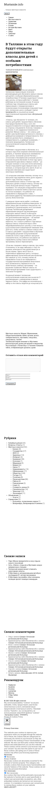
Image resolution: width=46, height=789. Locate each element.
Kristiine (11, 689)
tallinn (24, 336)
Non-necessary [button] (10, 771)
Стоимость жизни (20, 487)
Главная (11, 17)
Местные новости (14, 19)
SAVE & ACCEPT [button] (10, 787)
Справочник (12, 21)
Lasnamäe (12, 691)
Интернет (16, 457)
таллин (19, 340)
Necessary (11, 757)
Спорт (15, 485)
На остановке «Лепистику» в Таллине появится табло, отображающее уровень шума (24, 347)
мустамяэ (24, 338)
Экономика (17, 493)
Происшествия (19, 479)
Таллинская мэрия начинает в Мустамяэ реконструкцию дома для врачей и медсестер (24, 343)
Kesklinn (11, 687)
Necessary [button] (8, 755)
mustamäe (18, 336)
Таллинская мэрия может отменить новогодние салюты (22, 570)
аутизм (30, 336)
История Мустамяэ (15, 27)
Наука (15, 467)
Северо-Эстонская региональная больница (21, 638)
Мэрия (23, 333)
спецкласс (33, 338)
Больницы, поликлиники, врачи (25, 501)
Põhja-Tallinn (13, 695)
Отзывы (11, 25)
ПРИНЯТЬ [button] (24, 715)
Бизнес (15, 449)
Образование (32, 333)
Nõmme (11, 693)
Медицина (17, 463)
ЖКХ (14, 453)
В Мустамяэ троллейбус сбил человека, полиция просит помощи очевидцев (24, 578)
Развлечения (18, 483)
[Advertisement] (23, 309)
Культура (16, 461)
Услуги (15, 497)
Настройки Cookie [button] (12, 715)
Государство (18, 451)
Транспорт (12, 34)
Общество (10, 336)
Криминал (17, 459)
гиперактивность (12, 338)
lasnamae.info (11, 112)
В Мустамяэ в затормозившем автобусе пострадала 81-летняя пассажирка (24, 574)
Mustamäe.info (13, 4)
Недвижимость (19, 469)
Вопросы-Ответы (15, 445)
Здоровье (17, 455)
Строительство (18, 489)
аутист (36, 336)
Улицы (10, 32)
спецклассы (10, 340)
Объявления (12, 23)
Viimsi (10, 697)
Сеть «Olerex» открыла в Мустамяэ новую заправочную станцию (25, 566)
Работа (15, 481)
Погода (15, 475)
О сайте (11, 36)
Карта (10, 30)
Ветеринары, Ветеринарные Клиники (27, 503)
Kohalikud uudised (15, 443)
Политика (16, 477)
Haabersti (12, 685)
